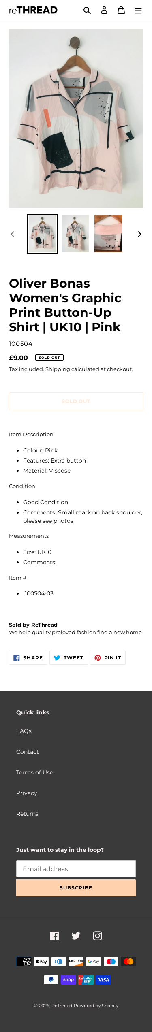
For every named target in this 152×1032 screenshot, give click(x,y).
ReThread (61, 1006)
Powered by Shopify (96, 1006)
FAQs (24, 731)
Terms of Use (34, 772)
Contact (27, 751)
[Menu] (138, 10)
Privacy (26, 793)
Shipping (57, 369)
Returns (27, 813)
